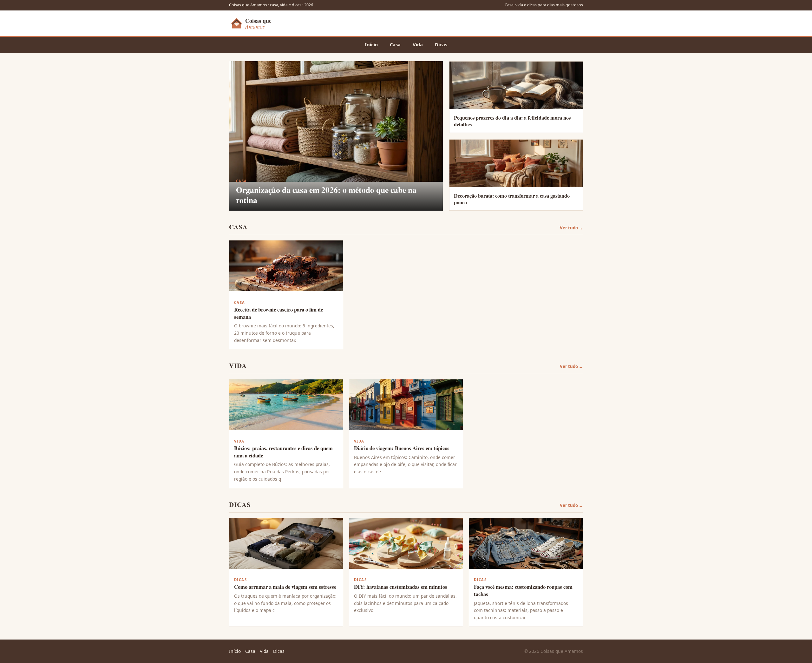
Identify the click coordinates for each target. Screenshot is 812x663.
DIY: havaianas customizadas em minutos (400, 587)
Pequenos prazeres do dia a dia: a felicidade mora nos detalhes (512, 121)
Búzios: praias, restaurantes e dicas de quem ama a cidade (283, 451)
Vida (418, 44)
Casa (395, 44)
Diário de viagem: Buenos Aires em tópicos (401, 448)
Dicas (441, 44)
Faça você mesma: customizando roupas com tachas (523, 590)
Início (371, 44)
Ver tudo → (571, 228)
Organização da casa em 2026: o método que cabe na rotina (326, 195)
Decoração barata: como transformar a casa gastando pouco (512, 199)
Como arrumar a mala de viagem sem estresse (285, 587)
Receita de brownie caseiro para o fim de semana (278, 313)
